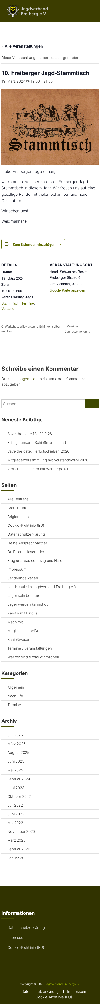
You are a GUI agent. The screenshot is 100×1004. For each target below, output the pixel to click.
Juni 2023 (16, 787)
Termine (27, 303)
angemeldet (29, 378)
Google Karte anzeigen (67, 290)
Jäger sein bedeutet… (26, 595)
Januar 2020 (18, 858)
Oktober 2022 (19, 796)
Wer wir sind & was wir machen (33, 657)
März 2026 (16, 743)
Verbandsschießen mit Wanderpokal (38, 469)
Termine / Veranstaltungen (30, 648)
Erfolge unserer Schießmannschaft (37, 442)
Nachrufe (15, 696)
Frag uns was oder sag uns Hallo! (35, 560)
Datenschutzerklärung (26, 534)
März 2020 (16, 840)
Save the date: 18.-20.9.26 (30, 433)
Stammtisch (10, 303)
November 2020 (21, 831)
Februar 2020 (19, 849)
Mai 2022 (15, 822)
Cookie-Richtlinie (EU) (26, 525)
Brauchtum (17, 508)
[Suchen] (92, 403)
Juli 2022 (15, 805)
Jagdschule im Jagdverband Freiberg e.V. (42, 587)
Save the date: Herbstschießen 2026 (38, 451)
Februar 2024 (19, 779)
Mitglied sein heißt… (24, 630)
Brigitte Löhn (18, 516)
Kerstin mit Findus (23, 613)
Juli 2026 (15, 735)
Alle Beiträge (18, 499)
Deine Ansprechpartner (27, 543)
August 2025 (18, 752)
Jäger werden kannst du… (29, 604)
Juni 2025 (16, 761)
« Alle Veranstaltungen (22, 46)
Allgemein (16, 687)
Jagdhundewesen (23, 578)
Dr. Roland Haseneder (26, 551)
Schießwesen (19, 639)
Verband (7, 308)
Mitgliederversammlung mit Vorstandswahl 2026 (48, 460)
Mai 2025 (15, 770)
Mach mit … (17, 622)
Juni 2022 (16, 814)
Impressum (17, 569)
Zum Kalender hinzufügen (34, 244)
